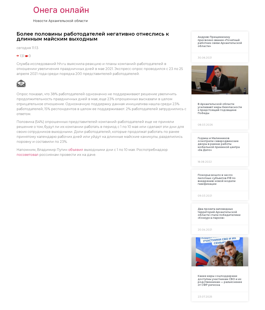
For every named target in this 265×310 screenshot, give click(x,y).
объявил (75, 150)
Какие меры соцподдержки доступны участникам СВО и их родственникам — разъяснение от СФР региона (220, 280)
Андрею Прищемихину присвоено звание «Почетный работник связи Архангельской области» (220, 41)
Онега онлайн (61, 10)
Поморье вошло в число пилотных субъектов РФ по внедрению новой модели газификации (217, 179)
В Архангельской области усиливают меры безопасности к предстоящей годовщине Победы (220, 108)
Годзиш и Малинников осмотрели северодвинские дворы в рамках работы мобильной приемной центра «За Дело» (219, 144)
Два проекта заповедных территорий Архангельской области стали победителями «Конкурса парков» (219, 213)
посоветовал (28, 155)
